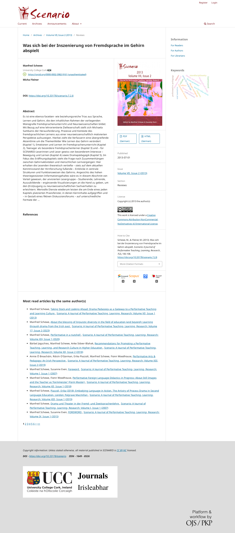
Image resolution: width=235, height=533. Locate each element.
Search (210, 23)
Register (203, 2)
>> (38, 423)
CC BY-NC (121, 450)
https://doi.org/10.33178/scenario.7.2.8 (51, 95)
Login (214, 2)
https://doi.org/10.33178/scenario (47, 456)
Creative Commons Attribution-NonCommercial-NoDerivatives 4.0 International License (138, 219)
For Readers (177, 45)
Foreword (74, 369)
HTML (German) (146, 139)
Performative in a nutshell (66, 334)
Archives (37, 23)
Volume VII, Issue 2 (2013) (59, 35)
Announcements (56, 23)
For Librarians (178, 55)
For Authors (177, 50)
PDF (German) (125, 139)
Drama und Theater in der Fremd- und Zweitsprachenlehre (85, 403)
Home (26, 35)
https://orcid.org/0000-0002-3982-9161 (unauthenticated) (57, 74)
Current (22, 23)
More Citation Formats (131, 263)
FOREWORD (75, 412)
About (75, 23)
